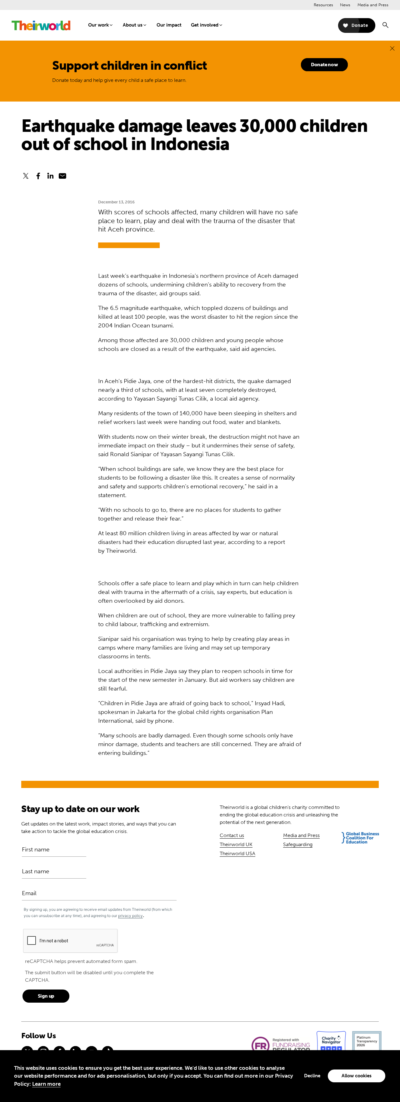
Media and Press (373, 4)
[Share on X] (25, 176)
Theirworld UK (236, 844)
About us (132, 25)
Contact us (232, 835)
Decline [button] (312, 1076)
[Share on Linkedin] (50, 176)
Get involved (204, 25)
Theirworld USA (237, 853)
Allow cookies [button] (357, 1076)
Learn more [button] (46, 1084)
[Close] (392, 48)
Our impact (169, 25)
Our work (98, 25)
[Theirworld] (41, 25)
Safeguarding (297, 844)
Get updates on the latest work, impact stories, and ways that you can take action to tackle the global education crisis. (98, 827)
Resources (323, 4)
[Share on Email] (62, 176)
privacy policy (130, 915)
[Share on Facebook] (38, 176)
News (345, 4)
